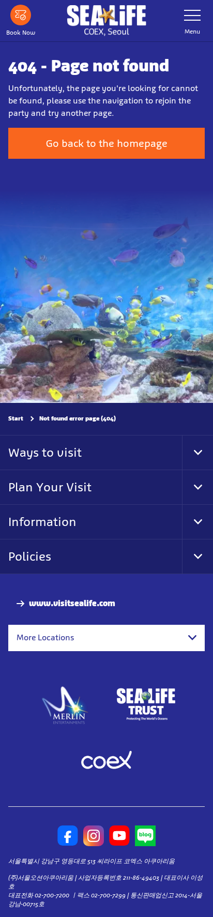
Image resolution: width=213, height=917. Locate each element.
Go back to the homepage (107, 143)
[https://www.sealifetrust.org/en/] (146, 704)
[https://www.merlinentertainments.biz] (65, 704)
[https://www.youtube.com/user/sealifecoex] (119, 835)
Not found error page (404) (77, 418)
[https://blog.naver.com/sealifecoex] (145, 835)
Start (15, 418)
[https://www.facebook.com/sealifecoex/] (67, 835)
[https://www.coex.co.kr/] (106, 761)
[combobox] (106, 638)
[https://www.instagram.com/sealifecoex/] (93, 835)
